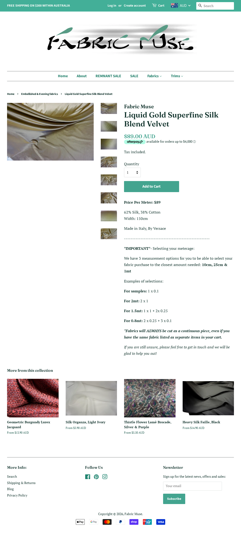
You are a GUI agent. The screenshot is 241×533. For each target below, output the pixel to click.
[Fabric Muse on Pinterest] (96, 478)
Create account (135, 5)
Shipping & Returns (21, 483)
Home (63, 76)
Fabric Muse (133, 514)
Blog (10, 489)
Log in (112, 5)
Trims (176, 76)
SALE (134, 76)
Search (12, 476)
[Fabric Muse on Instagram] (104, 478)
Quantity (131, 163)
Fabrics (153, 76)
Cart (161, 5)
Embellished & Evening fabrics (39, 94)
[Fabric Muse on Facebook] (87, 478)
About (82, 76)
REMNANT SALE (108, 76)
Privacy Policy (17, 495)
